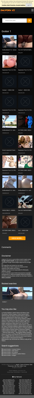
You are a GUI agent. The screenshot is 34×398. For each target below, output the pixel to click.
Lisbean (27, 315)
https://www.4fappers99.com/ (8, 380)
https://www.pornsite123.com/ (8, 385)
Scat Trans (24, 317)
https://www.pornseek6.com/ (25, 384)
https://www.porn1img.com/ (25, 389)
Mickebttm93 (10, 317)
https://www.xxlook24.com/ (8, 393)
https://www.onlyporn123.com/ (25, 387)
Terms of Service (24, 364)
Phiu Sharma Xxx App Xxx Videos (15, 320)
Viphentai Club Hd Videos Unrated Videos (13, 315)
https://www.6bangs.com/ (8, 382)
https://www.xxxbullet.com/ (9, 389)
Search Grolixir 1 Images (9, 355)
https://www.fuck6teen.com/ (25, 382)
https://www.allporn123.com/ (25, 386)
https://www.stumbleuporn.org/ (25, 393)
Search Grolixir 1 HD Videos (10, 352)
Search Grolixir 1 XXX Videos (10, 350)
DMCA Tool (23, 366)
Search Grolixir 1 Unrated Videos (11, 349)
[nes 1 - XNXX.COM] (25, 228)
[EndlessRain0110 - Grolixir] (9, 47)
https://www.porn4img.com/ (25, 392)
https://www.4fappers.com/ (8, 379)
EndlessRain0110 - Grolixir (9, 50)
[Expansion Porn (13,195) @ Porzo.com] (9, 67)
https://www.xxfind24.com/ (8, 392)
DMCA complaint (6, 277)
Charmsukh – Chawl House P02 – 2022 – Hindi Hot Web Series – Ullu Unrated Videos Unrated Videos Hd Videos (16, 332)
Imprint (17, 364)
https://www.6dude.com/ (9, 383)
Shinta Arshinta (20, 322)
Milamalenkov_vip (6, 339)
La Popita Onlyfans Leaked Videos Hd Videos (14, 312)
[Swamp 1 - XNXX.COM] (9, 87)
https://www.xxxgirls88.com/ (25, 379)
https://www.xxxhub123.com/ (9, 390)
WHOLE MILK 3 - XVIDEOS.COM (10, 210)
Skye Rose (17, 317)
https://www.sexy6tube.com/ (25, 380)
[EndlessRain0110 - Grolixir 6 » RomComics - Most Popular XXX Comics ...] (9, 127)
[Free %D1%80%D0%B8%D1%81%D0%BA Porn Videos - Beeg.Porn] (25, 47)
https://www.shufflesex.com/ (9, 386)
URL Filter (16, 366)
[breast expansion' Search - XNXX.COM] (9, 147)
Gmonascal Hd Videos (16, 337)
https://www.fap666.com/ (8, 384)
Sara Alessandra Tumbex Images (15, 313)
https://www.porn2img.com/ (25, 390)
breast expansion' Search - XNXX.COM (12, 150)
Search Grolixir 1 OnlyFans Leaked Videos (14, 354)
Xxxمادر (4, 317)
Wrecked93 (5, 319)
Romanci (11, 319)
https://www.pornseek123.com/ (25, 383)
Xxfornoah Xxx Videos (18, 339)
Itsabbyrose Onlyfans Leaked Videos (16, 325)
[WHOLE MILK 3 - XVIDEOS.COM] (9, 207)
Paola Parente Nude (22, 314)
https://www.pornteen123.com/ (25, 385)
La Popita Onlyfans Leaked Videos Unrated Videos (17, 328)
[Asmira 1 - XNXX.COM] (25, 87)
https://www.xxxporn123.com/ (8, 391)
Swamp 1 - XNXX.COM (8, 90)
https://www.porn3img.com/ (25, 391)
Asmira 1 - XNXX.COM (24, 90)
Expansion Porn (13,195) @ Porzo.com (12, 70)
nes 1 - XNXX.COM (23, 230)
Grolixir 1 (4, 302)
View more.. (17, 238)
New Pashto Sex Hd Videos (13, 328)
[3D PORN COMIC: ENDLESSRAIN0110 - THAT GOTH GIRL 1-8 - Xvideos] (9, 228)
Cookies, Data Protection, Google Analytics (13, 5)
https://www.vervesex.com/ (9, 387)
